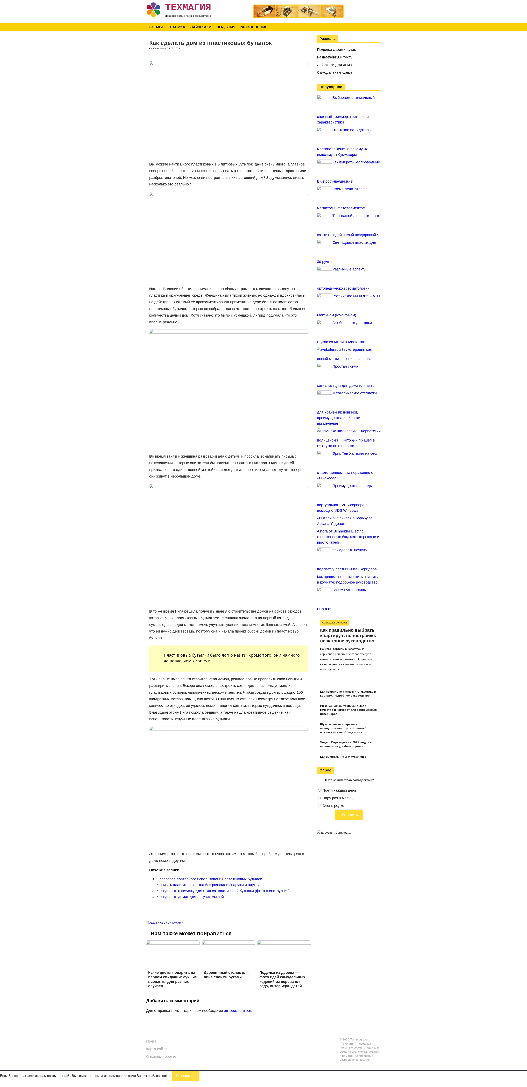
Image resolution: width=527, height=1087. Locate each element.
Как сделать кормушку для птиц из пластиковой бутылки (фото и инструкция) (223, 891)
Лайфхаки (200, 27)
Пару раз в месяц (337, 798)
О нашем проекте (161, 1056)
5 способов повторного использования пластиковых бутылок (209, 879)
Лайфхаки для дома (334, 65)
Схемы (156, 27)
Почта (151, 1041)
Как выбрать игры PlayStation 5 (343, 756)
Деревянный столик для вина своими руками (226, 974)
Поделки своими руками (164, 922)
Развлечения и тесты (335, 57)
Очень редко (333, 806)
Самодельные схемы (335, 72)
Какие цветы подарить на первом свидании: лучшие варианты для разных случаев (172, 979)
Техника (176, 27)
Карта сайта (156, 1049)
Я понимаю (185, 1076)
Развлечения (254, 27)
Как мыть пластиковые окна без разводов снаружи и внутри (208, 885)
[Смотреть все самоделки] (298, 6)
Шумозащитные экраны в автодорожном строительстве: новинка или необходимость (343, 728)
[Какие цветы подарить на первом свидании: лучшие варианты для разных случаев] (173, 943)
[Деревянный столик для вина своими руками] (228, 943)
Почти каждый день (339, 790)
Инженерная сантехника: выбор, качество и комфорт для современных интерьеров (348, 709)
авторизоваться (237, 1011)
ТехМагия (188, 7)
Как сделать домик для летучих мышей (190, 897)
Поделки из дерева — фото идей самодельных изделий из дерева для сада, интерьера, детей (282, 979)
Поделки (225, 27)
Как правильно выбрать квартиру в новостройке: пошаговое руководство (348, 636)
